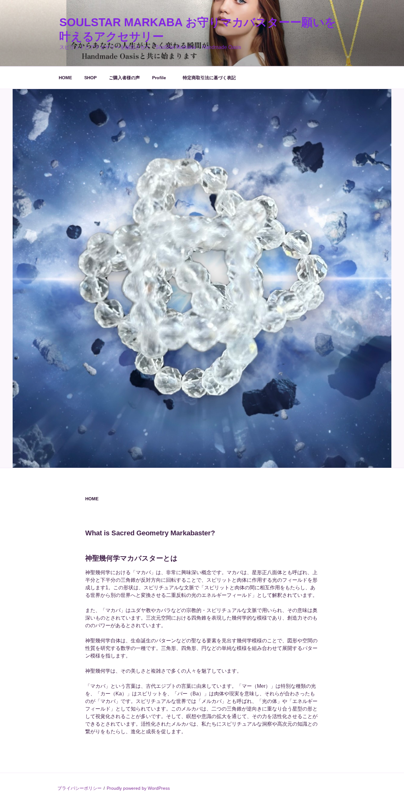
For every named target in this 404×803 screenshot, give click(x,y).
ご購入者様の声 (124, 77)
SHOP (90, 77)
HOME (65, 77)
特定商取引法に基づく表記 (209, 77)
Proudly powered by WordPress (138, 788)
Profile (161, 77)
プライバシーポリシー (79, 788)
